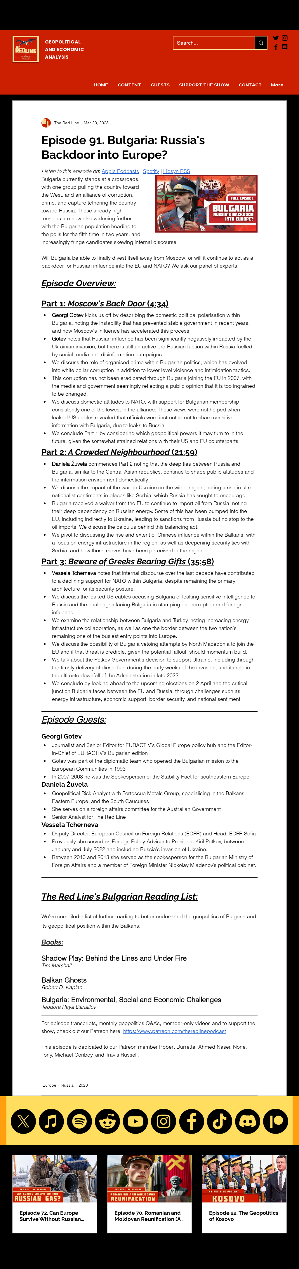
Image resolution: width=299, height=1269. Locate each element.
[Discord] (247, 1121)
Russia (67, 1085)
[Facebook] (276, 47)
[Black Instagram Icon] (284, 38)
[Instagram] (163, 1121)
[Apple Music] (51, 1121)
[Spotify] (79, 1121)
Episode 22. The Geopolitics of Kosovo (243, 1216)
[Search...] (261, 42)
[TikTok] (219, 1121)
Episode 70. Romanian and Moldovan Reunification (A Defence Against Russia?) (147, 1216)
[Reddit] (107, 1121)
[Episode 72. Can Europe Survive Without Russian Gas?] (55, 1178)
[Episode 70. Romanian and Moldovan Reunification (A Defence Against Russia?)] (149, 1178)
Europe (49, 1085)
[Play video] (206, 204)
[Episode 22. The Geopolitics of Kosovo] (244, 1178)
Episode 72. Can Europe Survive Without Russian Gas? (50, 1216)
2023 (83, 1085)
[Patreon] (275, 1121)
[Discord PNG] (284, 47)
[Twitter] (276, 38)
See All (280, 1144)
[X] (23, 1121)
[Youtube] (135, 1121)
